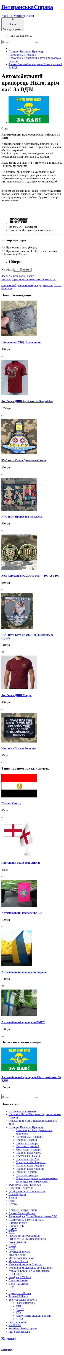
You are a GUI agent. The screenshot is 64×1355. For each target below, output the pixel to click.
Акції (4, 15)
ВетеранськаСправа (27, 7)
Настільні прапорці (27, 1146)
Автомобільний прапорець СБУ (21, 912)
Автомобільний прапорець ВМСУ (23, 1022)
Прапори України (26, 1139)
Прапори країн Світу (28, 1152)
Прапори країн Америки (31, 1162)
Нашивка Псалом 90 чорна (18, 748)
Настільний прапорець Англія (20, 862)
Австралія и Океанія (28, 1155)
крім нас (48, 285)
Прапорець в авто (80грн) (21, 247)
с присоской (8, 285)
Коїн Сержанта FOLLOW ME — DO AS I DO (30, 575)
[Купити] (2, 356)
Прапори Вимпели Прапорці (26, 51)
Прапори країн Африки (30, 1165)
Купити (26, 269)
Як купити (15, 15)
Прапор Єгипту (11, 803)
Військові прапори (27, 1143)
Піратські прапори (27, 1175)
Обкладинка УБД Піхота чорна (21, 342)
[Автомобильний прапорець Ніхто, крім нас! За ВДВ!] (29, 122)
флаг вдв (6, 288)
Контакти (28, 15)
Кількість (7, 269)
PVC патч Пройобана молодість (21, 516)
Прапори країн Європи (30, 1168)
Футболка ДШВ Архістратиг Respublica (27, 401)
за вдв (37, 285)
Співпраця (6, 1349)
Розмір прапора (13, 240)
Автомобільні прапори (22, 54)
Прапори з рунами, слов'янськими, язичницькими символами (37, 1180)
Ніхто (57, 285)
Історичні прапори (27, 1171)
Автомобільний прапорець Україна (24, 972)
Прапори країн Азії (27, 1159)
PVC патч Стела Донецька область (23, 460)
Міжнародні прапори (28, 1149)
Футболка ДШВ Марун (16, 695)
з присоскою (25, 285)
